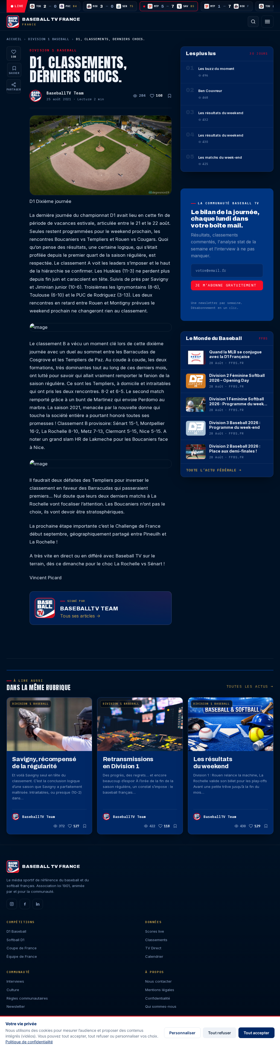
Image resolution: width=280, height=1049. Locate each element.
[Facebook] (25, 904)
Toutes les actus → (249, 686)
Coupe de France (22, 948)
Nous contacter (158, 981)
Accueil (14, 39)
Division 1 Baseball (48, 39)
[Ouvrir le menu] (267, 22)
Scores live (154, 931)
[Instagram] (12, 904)
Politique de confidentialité (29, 1041)
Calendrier (154, 956)
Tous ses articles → (80, 616)
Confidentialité (157, 998)
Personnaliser (182, 1032)
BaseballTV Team (64, 93)
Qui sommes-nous (160, 1006)
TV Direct (153, 948)
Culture (13, 990)
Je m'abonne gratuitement (225, 285)
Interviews (15, 981)
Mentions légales (159, 990)
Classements (156, 940)
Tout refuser (219, 1032)
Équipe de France (22, 956)
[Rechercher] (253, 21)
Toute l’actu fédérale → (213, 470)
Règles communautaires (27, 998)
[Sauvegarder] (169, 96)
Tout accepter (256, 1032)
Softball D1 (15, 940)
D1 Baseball (16, 931)
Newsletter (16, 1006)
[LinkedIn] (38, 904)
